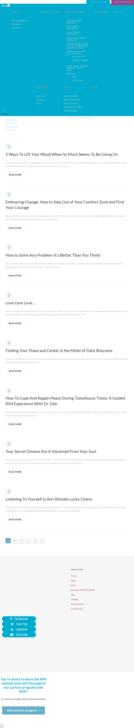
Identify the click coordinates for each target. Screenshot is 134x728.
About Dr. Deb (70, 96)
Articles (40, 100)
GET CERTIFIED (79, 56)
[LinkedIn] (19, 629)
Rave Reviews (70, 111)
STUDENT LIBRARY (80, 60)
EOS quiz (40, 96)
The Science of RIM (50, 11)
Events (118, 11)
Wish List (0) (10, 120)
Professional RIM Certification (75, 52)
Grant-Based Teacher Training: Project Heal (77, 68)
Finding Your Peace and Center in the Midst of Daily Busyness (59, 350)
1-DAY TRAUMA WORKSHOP (73, 33)
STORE (94, 87)
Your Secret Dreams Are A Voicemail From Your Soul (50, 451)
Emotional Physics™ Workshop (76, 39)
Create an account (84, 117)
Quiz (73, 594)
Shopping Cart (11, 126)
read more (15, 174)
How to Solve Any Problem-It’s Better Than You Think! (53, 255)
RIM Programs (75, 11)
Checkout (9, 130)
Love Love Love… (20, 302)
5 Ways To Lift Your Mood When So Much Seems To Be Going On (61, 154)
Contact (16, 28)
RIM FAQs (71, 74)
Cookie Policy (77, 608)
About (15, 11)
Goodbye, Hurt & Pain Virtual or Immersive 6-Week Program (77, 46)
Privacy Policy (77, 604)
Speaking (16, 24)
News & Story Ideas (73, 107)
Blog (38, 103)
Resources (42, 87)
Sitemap (74, 599)
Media (67, 87)
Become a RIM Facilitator (83, 590)
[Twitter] (19, 624)
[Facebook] (19, 618)
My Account (10, 123)
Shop (73, 585)
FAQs (74, 77)
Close (4, 113)
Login (71, 117)
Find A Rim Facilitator (72, 27)
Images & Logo (71, 103)
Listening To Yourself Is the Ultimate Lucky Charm (48, 499)
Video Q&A (77, 80)
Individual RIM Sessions (74, 22)
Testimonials (101, 11)
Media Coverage (72, 100)
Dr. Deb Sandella (20, 21)
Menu (4, 5)
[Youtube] (19, 634)
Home (74, 575)
